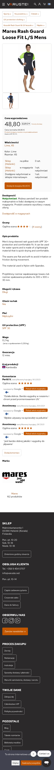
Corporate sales (11, 597)
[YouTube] (17, 621)
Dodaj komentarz (11, 452)
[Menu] (3, 4)
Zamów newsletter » (15, 631)
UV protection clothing (14, 19)
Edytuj (15, 763)
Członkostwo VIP (11, 704)
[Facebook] (4, 621)
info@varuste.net (11, 573)
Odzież (35, 13)
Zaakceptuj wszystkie (31, 763)
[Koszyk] (44, 4)
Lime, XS (9, 145)
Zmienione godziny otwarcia (16, 554)
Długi (5, 292)
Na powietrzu (21, 13)
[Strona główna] (19, 4)
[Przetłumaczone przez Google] (12, 388)
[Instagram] (11, 621)
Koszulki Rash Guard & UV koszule (18, 25)
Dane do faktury (11, 604)
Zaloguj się (9, 696)
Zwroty (7, 650)
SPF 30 (6, 328)
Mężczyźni (7, 316)
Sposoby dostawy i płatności (16, 672)
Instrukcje (8, 665)
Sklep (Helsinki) (10, 162)
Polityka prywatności (13, 711)
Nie (4, 304)
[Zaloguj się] (39, 4)
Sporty (7, 13)
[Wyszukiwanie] (35, 4)
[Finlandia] (50, 4)
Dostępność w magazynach (16, 213)
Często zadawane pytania (15, 590)
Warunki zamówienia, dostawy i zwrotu (21, 680)
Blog (6, 728)
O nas (6, 749)
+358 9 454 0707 (15, 568)
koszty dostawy (37, 124)
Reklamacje (9, 658)
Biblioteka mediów (12, 742)
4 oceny (37, 226)
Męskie (40, 25)
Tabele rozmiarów (12, 735)
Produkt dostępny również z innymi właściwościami (21, 132)
